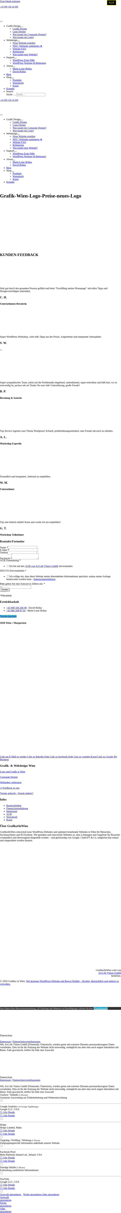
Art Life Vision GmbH (109, 973)
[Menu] (1, 21)
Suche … (11, 94)
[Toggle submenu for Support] (15, 58)
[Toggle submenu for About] (14, 66)
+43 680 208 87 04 (15, 610)
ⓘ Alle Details (7, 1112)
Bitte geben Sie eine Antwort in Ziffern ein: (22, 583)
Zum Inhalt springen (10, 1)
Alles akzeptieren (50, 1194)
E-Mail (4, 550)
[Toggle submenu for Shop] (13, 78)
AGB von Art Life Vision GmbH (41, 566)
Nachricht (6, 558)
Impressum (11, 811)
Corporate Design (9, 777)
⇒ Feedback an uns (9, 788)
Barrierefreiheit (13, 805)
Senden (4, 589)
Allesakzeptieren (5, 1210)
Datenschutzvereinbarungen (26, 1041)
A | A (111, 2)
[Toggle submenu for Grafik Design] (21, 26)
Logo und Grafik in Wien (12, 771)
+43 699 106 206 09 (16, 607)
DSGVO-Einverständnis (13, 570)
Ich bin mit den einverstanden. (41, 566)
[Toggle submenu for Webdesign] (18, 134)
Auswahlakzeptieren (5, 1198)
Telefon (4, 552)
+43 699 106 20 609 (9, 7)
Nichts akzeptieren (32, 1194)
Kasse (9, 819)
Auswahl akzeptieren (11, 1194)
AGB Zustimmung (10, 560)
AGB (9, 814)
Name (4, 547)
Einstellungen (100, 1008)
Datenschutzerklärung (44, 579)
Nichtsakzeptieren (5, 1204)
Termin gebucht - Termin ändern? (16, 793)
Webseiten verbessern (10, 782)
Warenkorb (11, 817)
